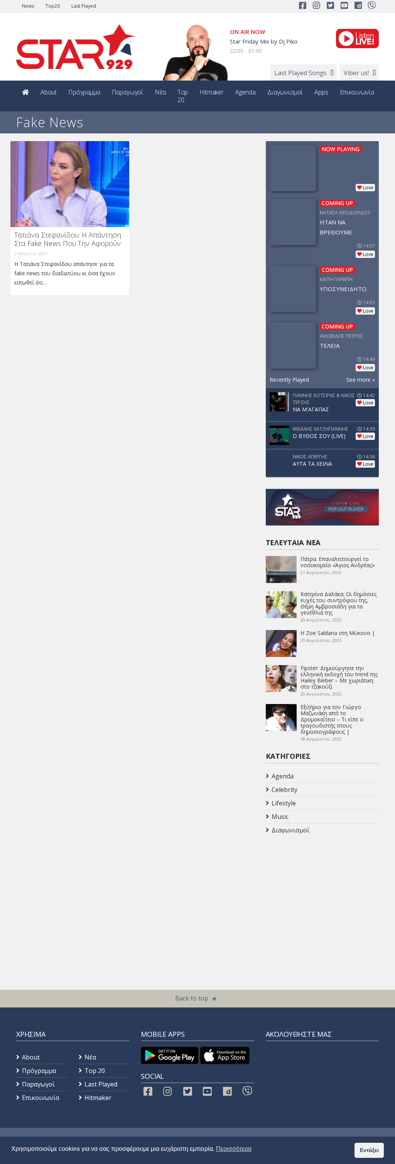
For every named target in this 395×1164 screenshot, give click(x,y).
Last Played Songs (300, 73)
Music (280, 816)
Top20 (53, 6)
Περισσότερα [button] (234, 1148)
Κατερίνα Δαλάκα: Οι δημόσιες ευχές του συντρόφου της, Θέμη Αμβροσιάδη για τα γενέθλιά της (338, 603)
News (28, 6)
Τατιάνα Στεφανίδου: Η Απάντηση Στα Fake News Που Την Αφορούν (67, 239)
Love (368, 187)
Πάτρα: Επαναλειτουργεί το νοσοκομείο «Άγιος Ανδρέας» (337, 562)
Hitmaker (211, 92)
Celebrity (284, 789)
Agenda (245, 92)
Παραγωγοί (127, 92)
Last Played (83, 6)
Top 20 (182, 96)
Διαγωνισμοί (285, 92)
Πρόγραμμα (84, 92)
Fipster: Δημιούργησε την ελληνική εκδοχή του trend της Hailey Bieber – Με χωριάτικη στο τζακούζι (339, 677)
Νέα (160, 92)
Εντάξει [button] (369, 1150)
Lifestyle (284, 803)
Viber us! (356, 73)
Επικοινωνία (357, 92)
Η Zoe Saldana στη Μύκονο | (337, 633)
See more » (360, 379)
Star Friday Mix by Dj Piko (263, 41)
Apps (321, 92)
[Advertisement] (327, 898)
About (49, 92)
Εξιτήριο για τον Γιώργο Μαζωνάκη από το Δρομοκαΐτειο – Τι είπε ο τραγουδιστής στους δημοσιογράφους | (331, 719)
